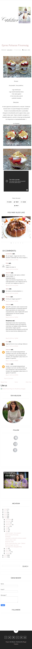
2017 (5, 511)
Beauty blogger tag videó (12, 545)
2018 (5, 509)
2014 (5, 516)
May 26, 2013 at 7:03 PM (12, 301)
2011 (5, 557)
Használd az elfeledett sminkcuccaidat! (15, 538)
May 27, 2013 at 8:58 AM (12, 346)
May (7, 531)
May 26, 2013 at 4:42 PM (12, 269)
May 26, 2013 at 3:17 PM (12, 260)
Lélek (4, 25)
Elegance (8, 642)
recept (25, 50)
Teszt (4, 30)
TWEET (17, 202)
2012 (5, 555)
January (8, 553)
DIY (10, 30)
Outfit (16, 25)
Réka (7, 263)
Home (4, 34)
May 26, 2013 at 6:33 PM (12, 285)
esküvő (11, 34)
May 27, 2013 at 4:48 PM (12, 360)
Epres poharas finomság (11, 535)
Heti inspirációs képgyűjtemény (13, 546)
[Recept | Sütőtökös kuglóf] (16, 227)
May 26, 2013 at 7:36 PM (12, 338)
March (7, 550)
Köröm (22, 25)
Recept (21, 30)
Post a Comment (8, 378)
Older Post (28, 382)
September (9, 524)
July (7, 528)
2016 (5, 512)
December (9, 519)
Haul (15, 30)
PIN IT (17, 205)
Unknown (8, 304)
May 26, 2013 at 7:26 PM (12, 317)
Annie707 (8, 272)
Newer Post (4, 382)
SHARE (10, 202)
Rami (7, 341)
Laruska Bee (9, 253)
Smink (10, 25)
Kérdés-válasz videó (10, 540)
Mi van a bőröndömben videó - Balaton (15, 543)
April (7, 548)
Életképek (7, 536)
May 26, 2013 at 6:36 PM (12, 293)
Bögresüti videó (9, 541)
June (7, 529)
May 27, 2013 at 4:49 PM (12, 375)
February (8, 552)
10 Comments (17, 50)
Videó (27, 30)
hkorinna (8, 296)
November (8, 521)
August (8, 526)
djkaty (7, 289)
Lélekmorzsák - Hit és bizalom (13, 533)
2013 (5, 517)
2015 (5, 514)
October (8, 523)
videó (28, 50)
